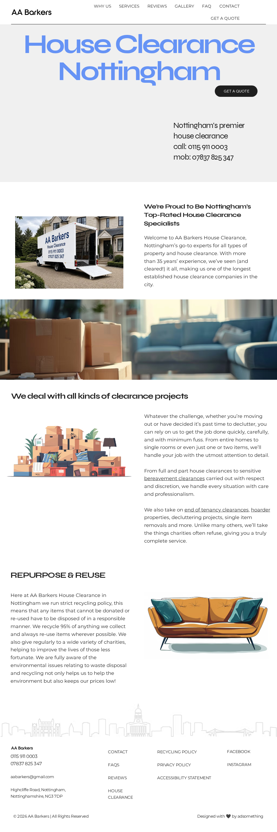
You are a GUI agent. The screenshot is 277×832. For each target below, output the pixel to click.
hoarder (260, 510)
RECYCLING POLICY (177, 751)
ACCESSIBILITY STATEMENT (184, 777)
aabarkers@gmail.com (32, 776)
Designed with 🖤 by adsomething (230, 816)
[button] (128, 6)
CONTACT (117, 751)
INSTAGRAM (239, 764)
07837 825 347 (212, 157)
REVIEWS (117, 777)
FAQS (113, 764)
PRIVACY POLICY (174, 764)
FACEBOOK (238, 751)
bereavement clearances (174, 478)
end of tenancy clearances (216, 510)
